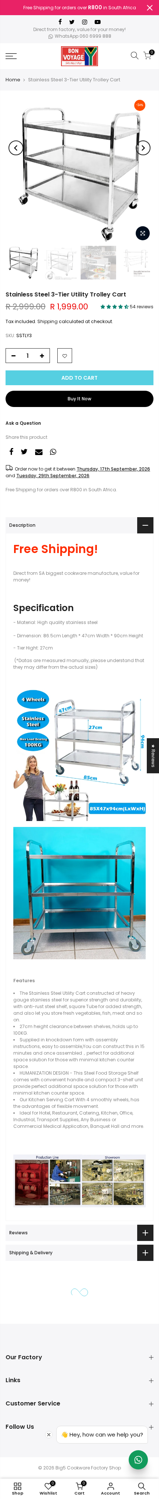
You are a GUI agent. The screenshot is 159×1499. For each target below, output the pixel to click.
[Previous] (16, 147)
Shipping (47, 321)
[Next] (143, 147)
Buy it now (79, 399)
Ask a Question (23, 423)
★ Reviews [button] (153, 755)
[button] (115, 306)
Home (13, 79)
